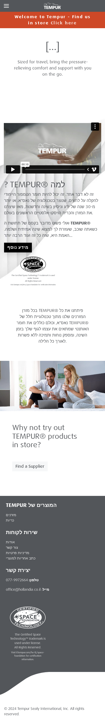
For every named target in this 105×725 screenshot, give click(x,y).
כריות (10, 520)
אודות (10, 542)
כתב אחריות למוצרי (20, 558)
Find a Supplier (30, 466)
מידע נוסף (18, 247)
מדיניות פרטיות (17, 552)
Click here (64, 23)
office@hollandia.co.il (23, 589)
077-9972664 (17, 580)
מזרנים (11, 515)
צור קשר (12, 547)
